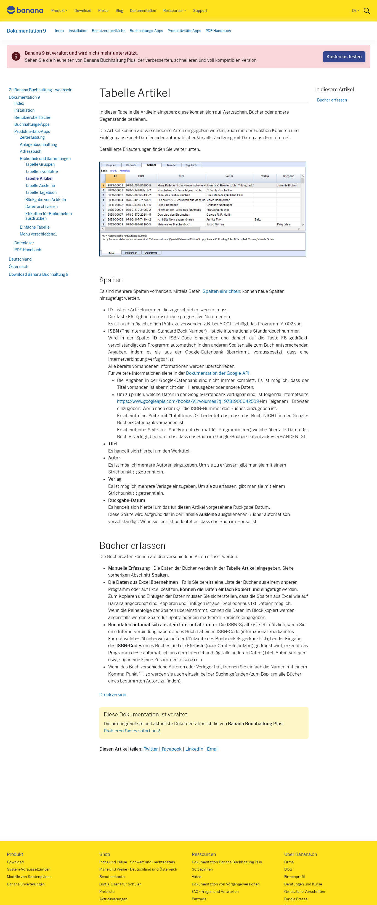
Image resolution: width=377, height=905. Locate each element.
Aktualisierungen (113, 899)
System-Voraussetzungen (29, 869)
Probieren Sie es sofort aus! (132, 731)
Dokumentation (143, 10)
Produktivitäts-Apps (184, 30)
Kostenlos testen (344, 57)
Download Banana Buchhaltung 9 (38, 274)
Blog (119, 10)
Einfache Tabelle (35, 227)
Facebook (172, 749)
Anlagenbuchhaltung (38, 144)
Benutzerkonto (112, 876)
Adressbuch (30, 151)
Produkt (58, 10)
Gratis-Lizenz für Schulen (120, 884)
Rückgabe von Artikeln (45, 199)
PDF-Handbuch (218, 30)
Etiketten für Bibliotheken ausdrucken (48, 216)
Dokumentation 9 (26, 31)
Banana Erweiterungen (26, 884)
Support (200, 10)
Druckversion (112, 695)
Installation (78, 30)
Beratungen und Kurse (303, 884)
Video (196, 876)
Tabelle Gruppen (40, 164)
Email (213, 749)
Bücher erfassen (332, 100)
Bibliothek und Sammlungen (45, 158)
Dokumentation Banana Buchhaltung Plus (227, 862)
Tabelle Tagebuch (41, 192)
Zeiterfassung (32, 137)
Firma (289, 862)
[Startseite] (25, 11)
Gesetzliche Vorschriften (304, 891)
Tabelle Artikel (38, 178)
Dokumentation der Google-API (217, 373)
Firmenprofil (294, 876)
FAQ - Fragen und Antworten (215, 891)
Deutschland (20, 259)
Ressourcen (173, 10)
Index (59, 30)
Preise (103, 10)
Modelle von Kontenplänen (29, 876)
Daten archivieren (41, 206)
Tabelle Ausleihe (40, 185)
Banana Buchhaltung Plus (110, 60)
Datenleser (24, 242)
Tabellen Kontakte (41, 171)
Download (83, 10)
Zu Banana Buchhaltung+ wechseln (40, 89)
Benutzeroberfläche (108, 30)
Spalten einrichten (221, 291)
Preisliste (107, 891)
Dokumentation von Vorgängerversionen (226, 884)
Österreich (18, 266)
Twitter (151, 749)
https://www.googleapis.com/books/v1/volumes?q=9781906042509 (188, 401)
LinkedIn (194, 749)
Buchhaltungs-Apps (146, 30)
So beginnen (202, 869)
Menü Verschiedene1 (38, 234)
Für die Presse (295, 899)
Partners (199, 899)
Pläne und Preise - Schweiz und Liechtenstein (137, 862)
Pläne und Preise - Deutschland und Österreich (138, 869)
